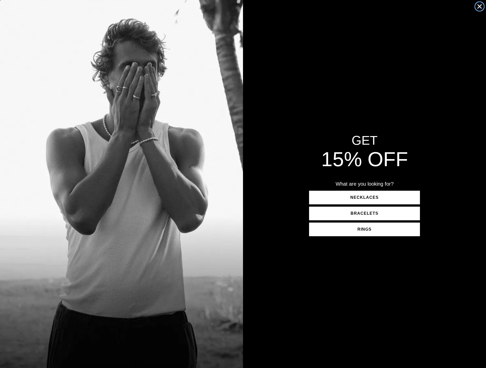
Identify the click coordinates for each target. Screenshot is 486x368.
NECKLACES (364, 197)
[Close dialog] (479, 6)
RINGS (364, 229)
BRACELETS (364, 213)
